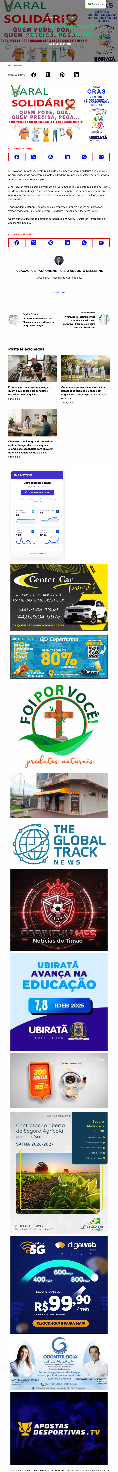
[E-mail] (101, 157)
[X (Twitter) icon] (59, 285)
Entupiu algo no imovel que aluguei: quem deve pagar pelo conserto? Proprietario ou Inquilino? (29, 391)
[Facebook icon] (46, 285)
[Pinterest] (62, 75)
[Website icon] (53, 285)
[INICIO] (9, 66)
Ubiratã (69, 18)
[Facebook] (34, 75)
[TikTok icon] (71, 285)
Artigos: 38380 (59, 293)
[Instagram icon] (65, 285)
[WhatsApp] (84, 157)
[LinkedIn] (76, 75)
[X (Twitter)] (48, 75)
